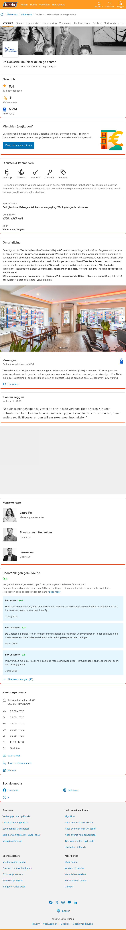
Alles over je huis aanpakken (80, 834)
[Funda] (10, 4)
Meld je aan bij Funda (14, 862)
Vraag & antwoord (12, 841)
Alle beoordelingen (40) (20, 679)
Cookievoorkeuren (83, 923)
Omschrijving (50, 23)
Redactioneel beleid (76, 880)
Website (12, 770)
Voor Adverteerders (75, 874)
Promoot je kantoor (12, 874)
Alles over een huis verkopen (80, 828)
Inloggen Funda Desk (13, 886)
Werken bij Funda (74, 868)
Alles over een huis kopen (79, 822)
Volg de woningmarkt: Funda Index (21, 834)
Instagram (73, 790)
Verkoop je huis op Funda (16, 816)
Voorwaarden (50, 923)
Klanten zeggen (82, 23)
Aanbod (97, 23)
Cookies (65, 923)
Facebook (13, 790)
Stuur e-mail (14, 755)
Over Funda (71, 862)
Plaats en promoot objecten (17, 868)
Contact (69, 886)
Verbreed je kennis (12, 880)
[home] (2, 14)
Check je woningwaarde (15, 822)
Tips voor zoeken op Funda (79, 841)
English (66, 910)
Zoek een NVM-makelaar (15, 828)
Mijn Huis (70, 816)
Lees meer (13, 384)
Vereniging (65, 23)
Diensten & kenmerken (28, 23)
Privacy (36, 923)
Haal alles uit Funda (75, 847)
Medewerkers (111, 23)
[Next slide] (122, 318)
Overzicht (7, 23)
